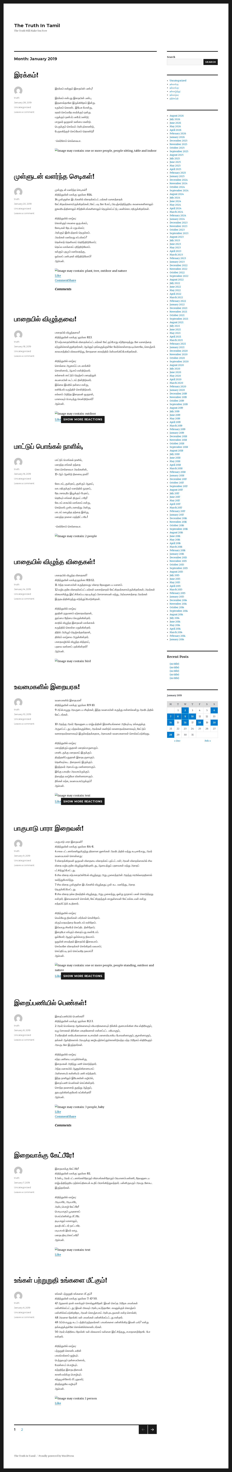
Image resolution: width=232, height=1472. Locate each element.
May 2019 (175, 418)
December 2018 (178, 436)
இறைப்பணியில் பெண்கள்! (50, 1003)
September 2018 (179, 447)
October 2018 (177, 443)
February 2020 (178, 386)
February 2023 (178, 258)
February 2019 (177, 429)
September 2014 (179, 611)
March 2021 (176, 340)
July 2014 (175, 618)
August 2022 (177, 279)
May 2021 (175, 333)
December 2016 (178, 518)
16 (185, 722)
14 (170, 722)
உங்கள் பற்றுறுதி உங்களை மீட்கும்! (60, 1280)
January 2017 (177, 514)
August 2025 (176, 155)
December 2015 (178, 557)
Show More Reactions (82, 419)
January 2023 (177, 261)
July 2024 (175, 197)
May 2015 (175, 582)
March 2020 (176, 383)
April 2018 (175, 464)
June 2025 (175, 162)
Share (72, 280)
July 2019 (174, 411)
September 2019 (179, 404)
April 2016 (175, 543)
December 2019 (178, 393)
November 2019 (178, 397)
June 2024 (175, 201)
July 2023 (175, 240)
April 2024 (175, 208)
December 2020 (179, 350)
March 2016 (176, 546)
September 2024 (179, 190)
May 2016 (175, 539)
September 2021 (179, 318)
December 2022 (179, 265)
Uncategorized (22, 107)
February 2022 (178, 301)
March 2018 (176, 468)
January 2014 (177, 639)
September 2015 (179, 568)
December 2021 (178, 308)
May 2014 (175, 625)
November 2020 (179, 354)
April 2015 (175, 586)
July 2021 (175, 326)
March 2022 (176, 297)
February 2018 (177, 472)
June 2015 (175, 578)
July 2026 (175, 119)
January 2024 (177, 219)
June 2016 (175, 536)
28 (170, 734)
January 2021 (177, 347)
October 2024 (177, 187)
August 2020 (177, 365)
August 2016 (176, 532)
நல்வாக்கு (174, 84)
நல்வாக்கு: (174, 87)
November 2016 (178, 521)
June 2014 (175, 621)
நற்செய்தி (174, 98)
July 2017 (174, 493)
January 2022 (177, 304)
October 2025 (177, 147)
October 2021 (177, 315)
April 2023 (175, 251)
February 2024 (178, 215)
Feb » (208, 740)
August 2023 (177, 236)
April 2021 (175, 336)
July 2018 (175, 454)
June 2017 (175, 497)
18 (199, 722)
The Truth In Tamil (37, 25)
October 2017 (177, 482)
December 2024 (179, 179)
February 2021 (178, 343)
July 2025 (175, 158)
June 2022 (175, 286)
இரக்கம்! (26, 75)
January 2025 (177, 176)
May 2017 (175, 500)
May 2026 (175, 126)
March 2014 (176, 632)
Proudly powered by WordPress (56, 1456)
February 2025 (178, 172)
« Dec (177, 740)
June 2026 (175, 122)
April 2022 (175, 293)
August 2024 (177, 194)
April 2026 (175, 130)
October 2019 (177, 400)
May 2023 (175, 247)
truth (16, 97)
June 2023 (175, 244)
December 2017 (178, 479)
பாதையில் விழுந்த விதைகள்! (54, 561)
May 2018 (175, 461)
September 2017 (179, 486)
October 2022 (177, 272)
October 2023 (177, 229)
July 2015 (174, 575)
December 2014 (178, 600)
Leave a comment (24, 112)
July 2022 (175, 283)
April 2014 (175, 628)
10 (192, 716)
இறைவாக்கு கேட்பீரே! (44, 1155)
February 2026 (178, 133)
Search (171, 57)
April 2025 (175, 169)
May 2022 (175, 290)
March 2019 (176, 425)
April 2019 (175, 422)
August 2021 (176, 322)
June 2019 (175, 415)
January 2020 (177, 390)
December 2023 (179, 222)
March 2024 (176, 212)
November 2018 (178, 440)
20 (214, 722)
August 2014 (176, 614)
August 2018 (176, 450)
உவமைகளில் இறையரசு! (47, 686)
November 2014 (178, 603)
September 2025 (179, 151)
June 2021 (175, 329)
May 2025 (175, 165)
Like (58, 275)
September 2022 (179, 276)
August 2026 (177, 115)
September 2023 (179, 233)
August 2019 (176, 407)
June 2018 (175, 457)
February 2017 (177, 511)
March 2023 (176, 254)
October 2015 (177, 564)
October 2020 (177, 358)
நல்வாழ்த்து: (175, 91)
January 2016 (177, 554)
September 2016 (179, 529)
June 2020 (175, 372)
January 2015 (177, 596)
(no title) (174, 663)
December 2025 (178, 140)
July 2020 (175, 368)
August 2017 (176, 489)
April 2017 (175, 504)
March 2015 (176, 589)
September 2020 (179, 361)
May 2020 (175, 375)
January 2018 (177, 475)
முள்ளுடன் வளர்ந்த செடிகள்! (54, 176)
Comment (61, 280)
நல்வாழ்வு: (174, 94)
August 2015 (176, 571)
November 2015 (178, 561)
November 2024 (179, 183)
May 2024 (175, 204)
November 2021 (178, 311)
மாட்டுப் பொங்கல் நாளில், (48, 446)
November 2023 (178, 226)
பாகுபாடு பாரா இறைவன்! (49, 828)
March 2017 (176, 507)
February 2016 (177, 550)
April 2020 (175, 379)
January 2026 (177, 137)
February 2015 (177, 593)
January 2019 (177, 432)
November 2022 (178, 269)
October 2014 (177, 607)
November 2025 (178, 144)
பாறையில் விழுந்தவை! (45, 319)
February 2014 (177, 635)
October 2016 (177, 525)
